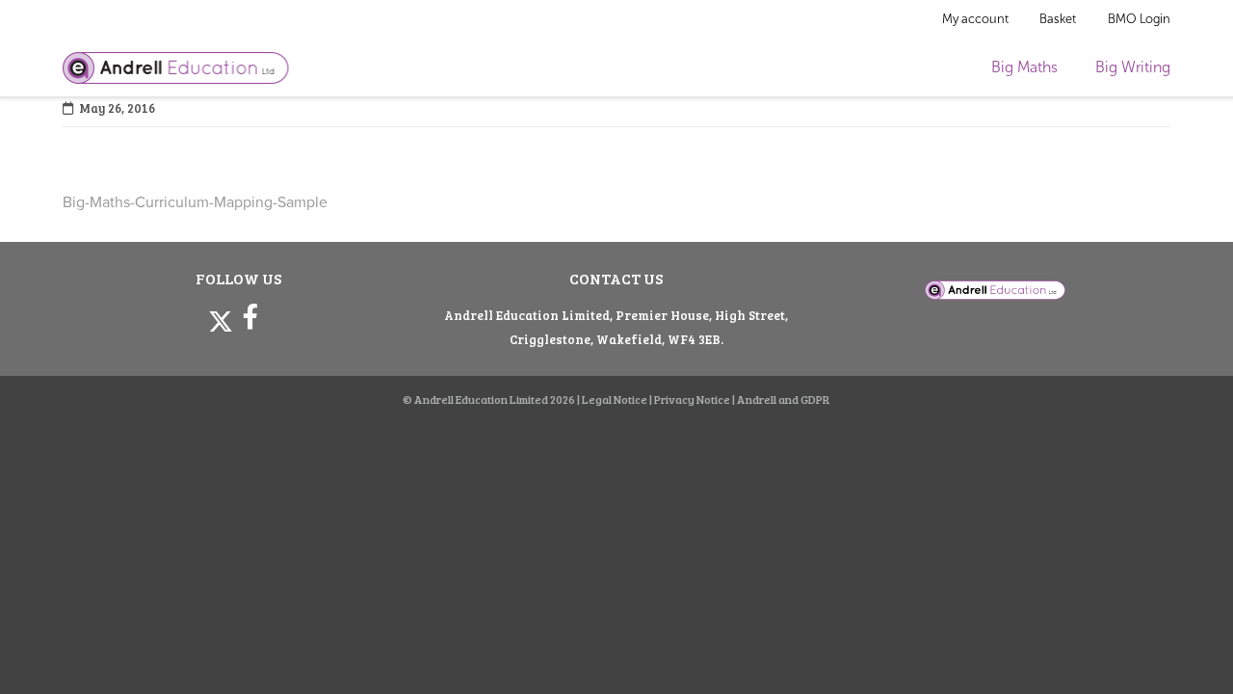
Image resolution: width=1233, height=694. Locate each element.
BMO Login (1139, 19)
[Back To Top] (1183, 647)
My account (975, 19)
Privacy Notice (692, 399)
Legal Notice (614, 399)
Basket (1057, 19)
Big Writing (1132, 67)
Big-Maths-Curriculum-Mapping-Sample (195, 202)
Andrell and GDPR (783, 399)
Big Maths (1024, 67)
